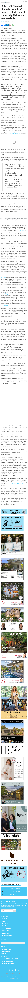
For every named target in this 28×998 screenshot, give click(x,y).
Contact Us (4, 923)
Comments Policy (6, 935)
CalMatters (4, 954)
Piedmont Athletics (7, 961)
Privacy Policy (5, 931)
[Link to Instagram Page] (15, 969)
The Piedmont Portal (7, 963)
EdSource (4, 956)
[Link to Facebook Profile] (10, 969)
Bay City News (5, 951)
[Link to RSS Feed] (18, 969)
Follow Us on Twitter (15, 891)
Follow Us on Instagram (15, 894)
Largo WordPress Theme (13, 976)
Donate (3, 921)
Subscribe (4, 926)
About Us (4, 919)
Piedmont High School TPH (9, 959)
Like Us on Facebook (15, 888)
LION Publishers (6, 949)
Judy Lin (3, 21)
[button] (23, 2)
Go (14, 910)
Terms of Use (5, 933)
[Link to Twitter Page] (12, 969)
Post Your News (6, 928)
